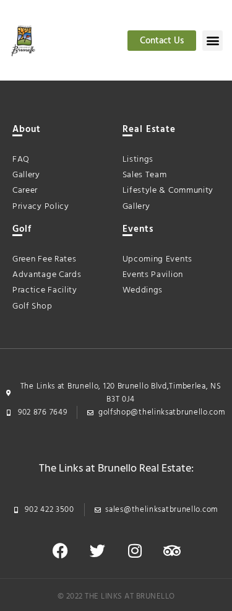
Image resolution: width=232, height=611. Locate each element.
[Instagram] (134, 550)
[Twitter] (97, 550)
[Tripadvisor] (172, 550)
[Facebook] (60, 550)
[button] (212, 40)
